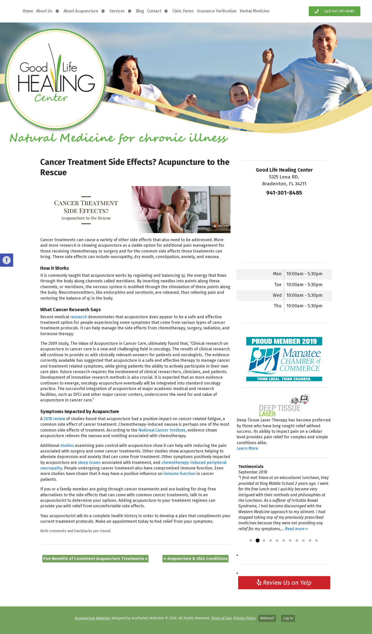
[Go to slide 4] (270, 540)
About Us (44, 11)
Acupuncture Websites (92, 618)
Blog (140, 11)
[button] (6, 260)
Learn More (247, 448)
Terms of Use (221, 618)
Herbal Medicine (255, 11)
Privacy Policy (244, 618)
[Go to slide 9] (303, 540)
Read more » (296, 528)
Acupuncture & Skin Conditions (195, 558)
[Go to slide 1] (250, 540)
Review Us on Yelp (286, 582)
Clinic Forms (183, 11)
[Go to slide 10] (310, 540)
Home (28, 11)
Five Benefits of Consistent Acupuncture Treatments (95, 558)
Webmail (267, 618)
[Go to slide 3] (263, 540)
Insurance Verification (217, 11)
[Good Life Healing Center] (186, 85)
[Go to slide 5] (277, 540)
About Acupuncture (81, 11)
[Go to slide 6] (283, 540)
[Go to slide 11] (316, 540)
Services (117, 11)
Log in (288, 618)
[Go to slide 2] (257, 540)
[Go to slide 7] (290, 540)
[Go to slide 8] (296, 540)
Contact (154, 11)
